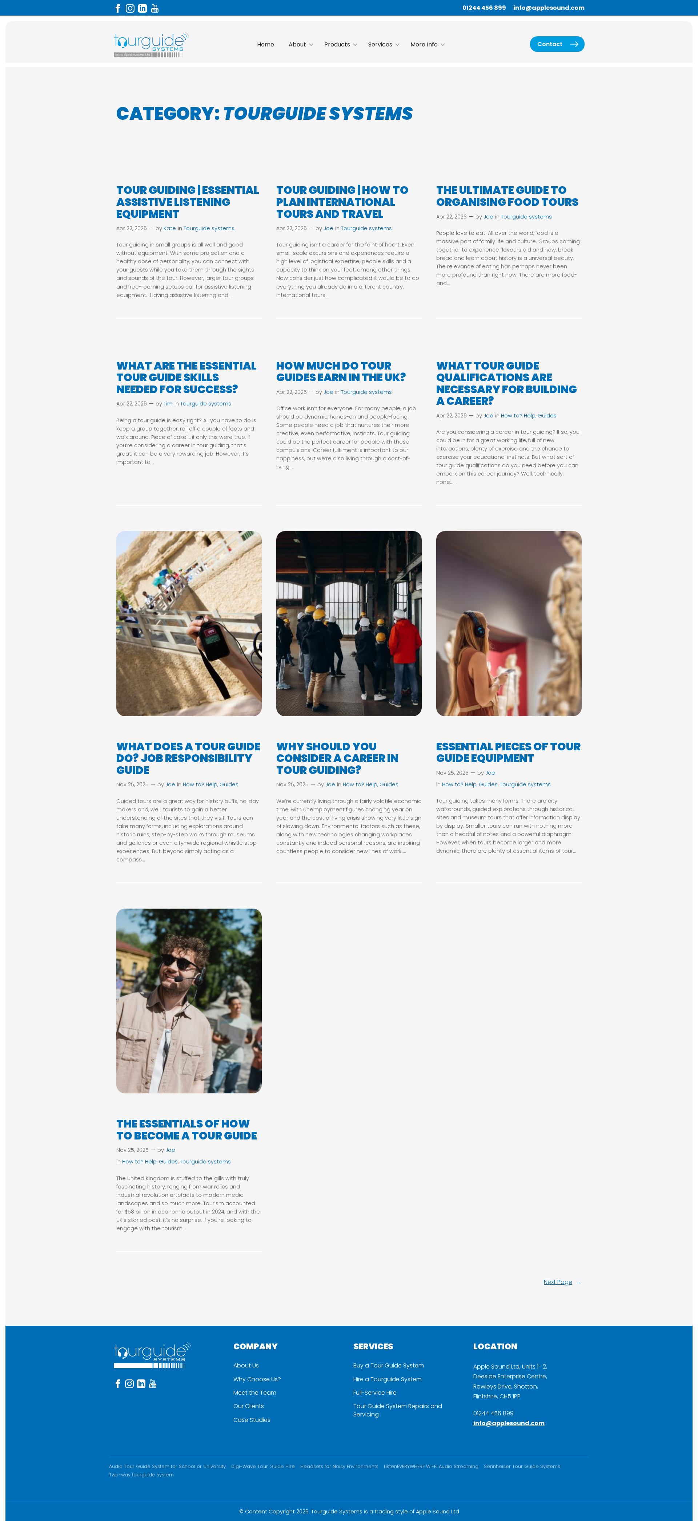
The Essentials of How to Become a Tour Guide (186, 1130)
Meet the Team (254, 1393)
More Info (424, 44)
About (297, 44)
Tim (168, 403)
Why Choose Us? (257, 1379)
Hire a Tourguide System (387, 1379)
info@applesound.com (549, 8)
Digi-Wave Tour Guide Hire (263, 1466)
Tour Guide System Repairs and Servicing (397, 1410)
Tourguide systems (209, 228)
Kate (170, 228)
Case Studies (251, 1420)
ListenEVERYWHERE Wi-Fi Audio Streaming (431, 1466)
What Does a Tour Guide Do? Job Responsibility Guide (188, 758)
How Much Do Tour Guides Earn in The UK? (342, 372)
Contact (549, 44)
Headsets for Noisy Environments (339, 1466)
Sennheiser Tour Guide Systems (522, 1466)
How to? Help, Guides (529, 415)
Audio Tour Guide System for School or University (167, 1466)
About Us (246, 1366)
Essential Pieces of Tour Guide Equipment (508, 752)
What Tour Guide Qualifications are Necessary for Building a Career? (506, 383)
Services (380, 44)
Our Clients (248, 1406)
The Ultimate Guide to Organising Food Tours (508, 196)
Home (265, 44)
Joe (328, 228)
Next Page (563, 1282)
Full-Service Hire (375, 1393)
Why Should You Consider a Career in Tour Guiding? (337, 758)
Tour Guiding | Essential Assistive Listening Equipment (187, 202)
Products (337, 44)
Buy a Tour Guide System (388, 1366)
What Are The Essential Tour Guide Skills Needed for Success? (186, 378)
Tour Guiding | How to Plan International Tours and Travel (342, 202)
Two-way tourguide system (141, 1475)
